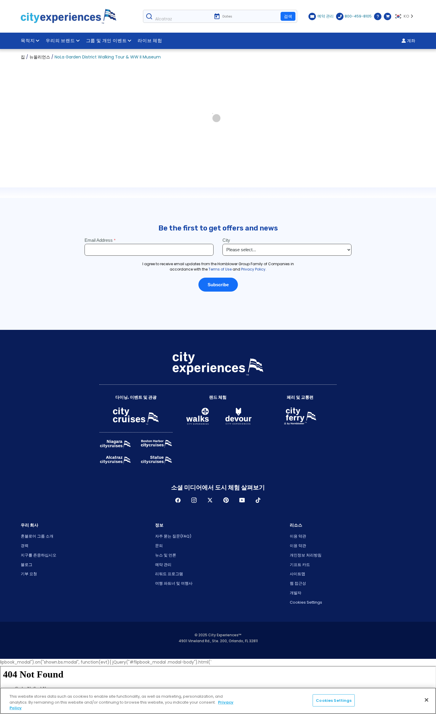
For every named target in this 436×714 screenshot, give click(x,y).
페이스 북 (178, 500)
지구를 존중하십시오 (38, 555)
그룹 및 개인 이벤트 (106, 40)
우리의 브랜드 (60, 40)
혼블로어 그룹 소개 (37, 536)
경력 (24, 545)
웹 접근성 (298, 583)
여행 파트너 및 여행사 (173, 583)
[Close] (426, 699)
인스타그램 (194, 500)
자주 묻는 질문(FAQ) (173, 536)
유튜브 (242, 500)
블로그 (26, 564)
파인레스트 (226, 500)
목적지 (28, 40)
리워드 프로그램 (169, 574)
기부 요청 (29, 574)
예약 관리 (163, 564)
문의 (159, 545)
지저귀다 (210, 500)
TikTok (258, 500)
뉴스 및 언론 (165, 555)
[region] (218, 701)
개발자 (295, 593)
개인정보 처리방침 (306, 555)
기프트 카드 (300, 564)
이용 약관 (298, 536)
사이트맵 (297, 574)
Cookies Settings (306, 602)
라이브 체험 (150, 40)
